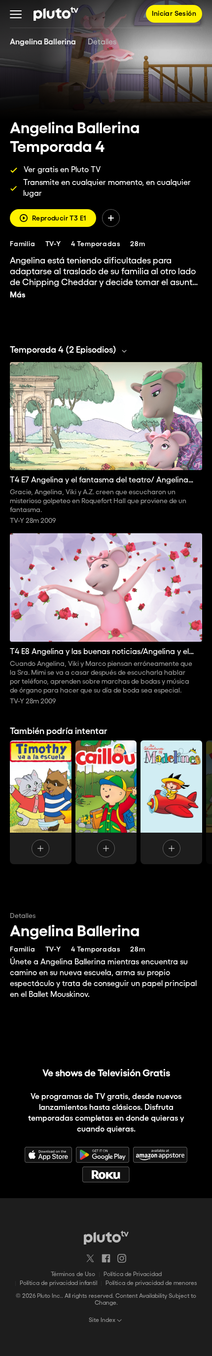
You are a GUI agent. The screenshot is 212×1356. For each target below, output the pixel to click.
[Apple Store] (48, 1155)
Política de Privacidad (133, 1274)
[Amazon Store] (160, 1155)
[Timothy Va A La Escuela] (40, 802)
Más (18, 295)
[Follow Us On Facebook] (106, 1258)
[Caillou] (106, 802)
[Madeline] (171, 802)
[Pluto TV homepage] (106, 1237)
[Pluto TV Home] (56, 14)
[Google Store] (102, 1155)
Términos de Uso (73, 1274)
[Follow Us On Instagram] (122, 1258)
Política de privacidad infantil (58, 1283)
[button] (16, 14)
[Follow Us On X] (90, 1258)
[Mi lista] (111, 218)
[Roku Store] (106, 1174)
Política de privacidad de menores (151, 1283)
